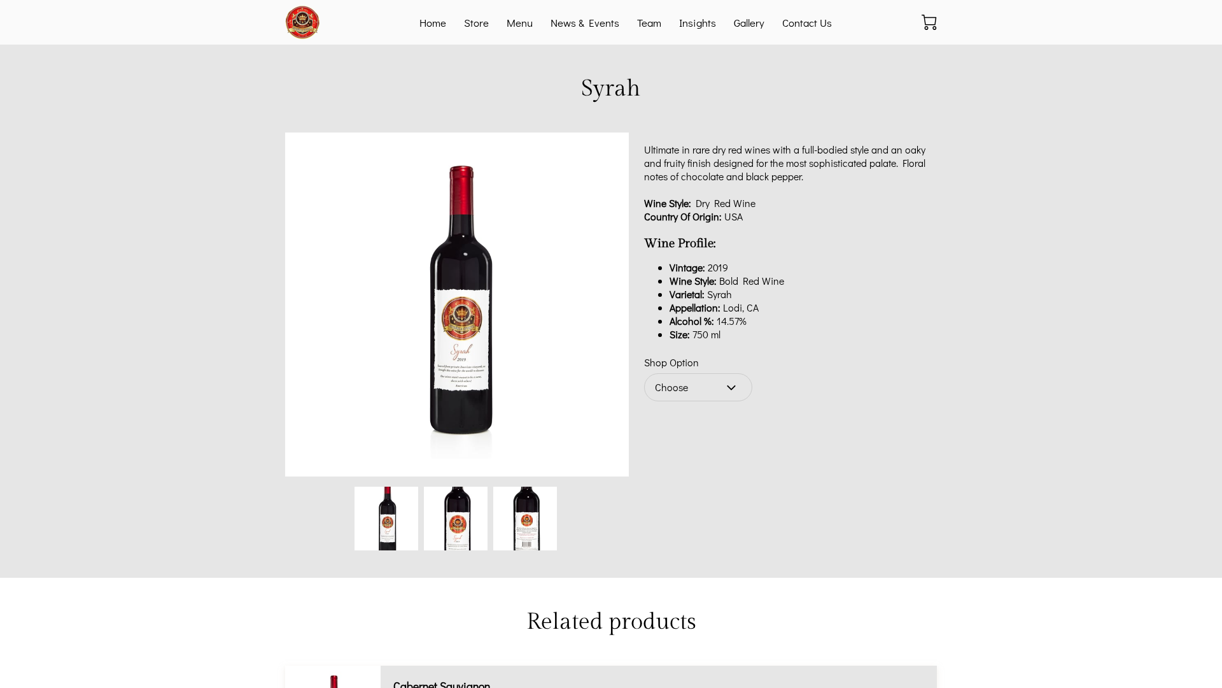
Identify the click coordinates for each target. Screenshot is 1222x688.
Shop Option (671, 362)
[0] (929, 22)
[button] (698, 387)
